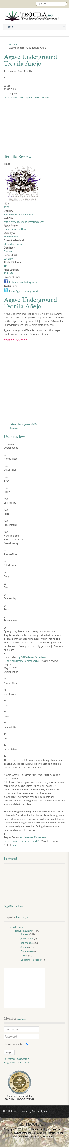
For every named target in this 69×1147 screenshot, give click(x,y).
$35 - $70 (8, 273)
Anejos (24, 947)
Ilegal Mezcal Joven (14, 906)
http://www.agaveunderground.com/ (24, 222)
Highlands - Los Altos (15, 229)
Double (8, 251)
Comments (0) (31, 660)
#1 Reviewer (26, 837)
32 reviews (40, 657)
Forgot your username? (16, 1062)
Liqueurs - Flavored (30, 959)
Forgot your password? (16, 1058)
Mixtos (24, 955)
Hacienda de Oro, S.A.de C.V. (19, 214)
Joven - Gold (26, 938)
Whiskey (8, 258)
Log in (9, 1052)
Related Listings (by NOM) (23, 424)
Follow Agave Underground (23, 282)
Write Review (11, 97)
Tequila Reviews (23, 930)
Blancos (24, 934)
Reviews (13, 428)
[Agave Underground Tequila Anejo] (34, 125)
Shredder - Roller (13, 244)
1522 (6, 207)
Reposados (26, 942)
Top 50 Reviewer (25, 657)
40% (6, 266)
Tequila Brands (17, 927)
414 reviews (40, 837)
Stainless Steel (11, 236)
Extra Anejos (27, 951)
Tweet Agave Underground (23, 291)
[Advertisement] (34, 383)
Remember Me (14, 1044)
